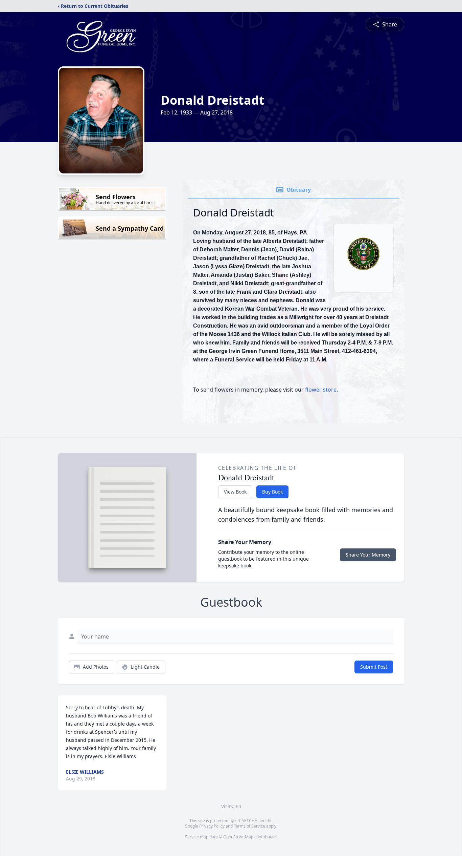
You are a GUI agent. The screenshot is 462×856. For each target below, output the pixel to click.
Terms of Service (249, 826)
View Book (235, 491)
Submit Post (373, 667)
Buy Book (272, 491)
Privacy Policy (212, 826)
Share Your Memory (368, 554)
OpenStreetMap (238, 837)
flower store (321, 389)
